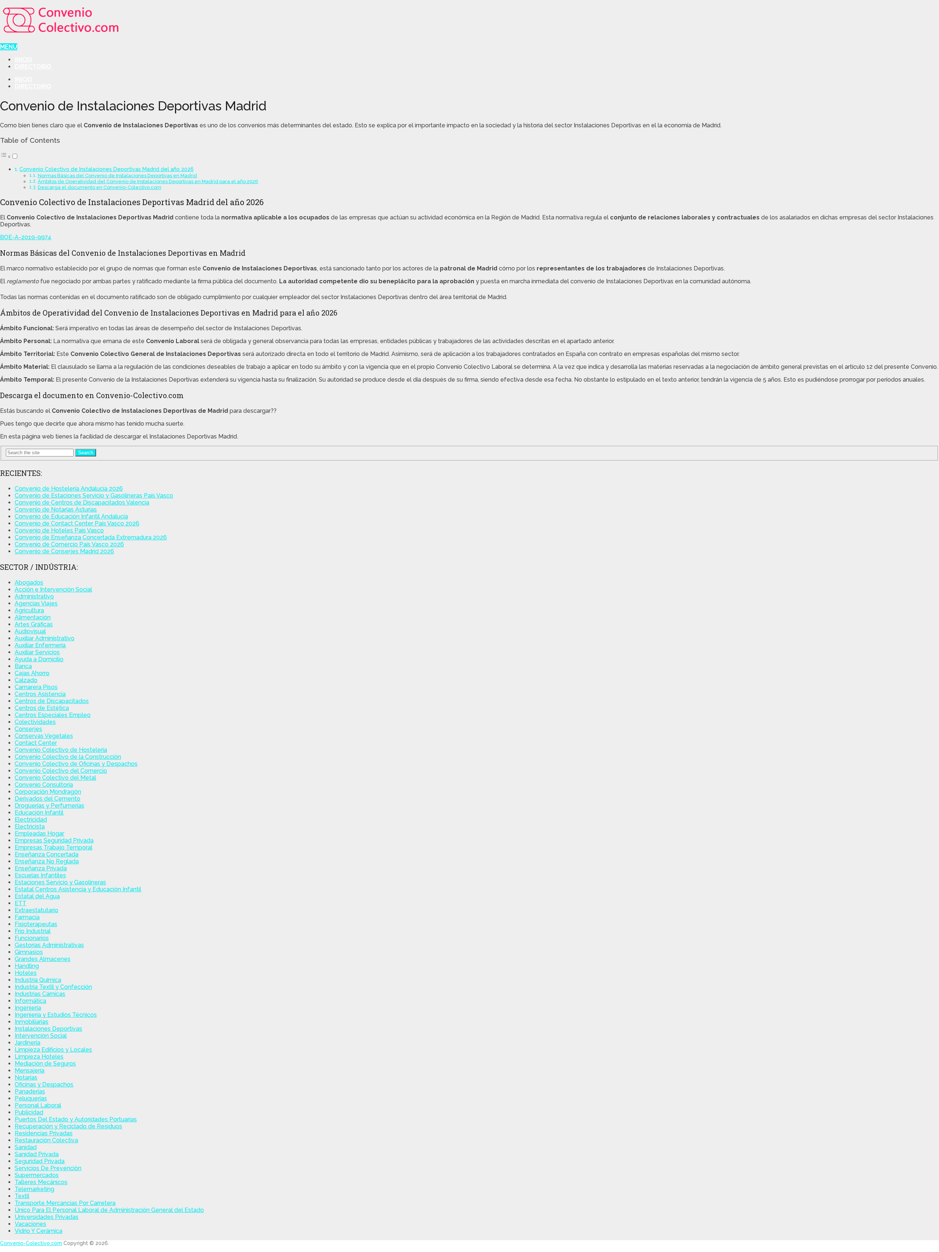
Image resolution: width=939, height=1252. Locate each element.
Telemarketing (34, 1189)
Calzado (26, 680)
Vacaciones (30, 1223)
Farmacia (27, 917)
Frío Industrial (33, 931)
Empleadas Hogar (39, 833)
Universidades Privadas (46, 1216)
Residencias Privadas (44, 1133)
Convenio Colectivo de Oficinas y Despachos (76, 763)
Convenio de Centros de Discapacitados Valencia (82, 502)
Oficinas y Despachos (44, 1084)
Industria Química (38, 979)
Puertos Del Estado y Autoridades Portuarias (76, 1119)
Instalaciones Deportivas (48, 1028)
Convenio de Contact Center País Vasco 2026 (77, 523)
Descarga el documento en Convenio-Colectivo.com (99, 187)
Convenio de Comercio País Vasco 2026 (69, 544)
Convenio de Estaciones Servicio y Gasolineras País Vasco (94, 495)
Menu (8, 46)
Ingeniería (28, 1007)
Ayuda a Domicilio (39, 659)
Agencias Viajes (36, 603)
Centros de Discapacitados (52, 701)
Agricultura (29, 610)
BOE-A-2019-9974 (25, 237)
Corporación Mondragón (48, 791)
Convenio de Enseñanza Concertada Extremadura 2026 (91, 537)
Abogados (29, 582)
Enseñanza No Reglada (47, 861)
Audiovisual (30, 631)
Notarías (26, 1077)
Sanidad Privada (37, 1154)
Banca (23, 666)
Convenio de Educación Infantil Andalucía (71, 516)
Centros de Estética (42, 708)
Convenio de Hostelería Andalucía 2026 (69, 488)
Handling (27, 965)
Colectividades (35, 721)
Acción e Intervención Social (53, 589)
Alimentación (33, 617)
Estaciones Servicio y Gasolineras (60, 882)
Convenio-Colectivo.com (31, 1243)
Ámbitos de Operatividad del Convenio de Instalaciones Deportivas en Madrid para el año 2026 (148, 181)
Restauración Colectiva (46, 1140)
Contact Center (36, 742)
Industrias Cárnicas (40, 993)
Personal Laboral (38, 1105)
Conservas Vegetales (44, 735)
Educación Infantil (39, 812)
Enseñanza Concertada (46, 854)
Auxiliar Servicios (37, 652)
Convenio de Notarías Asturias (56, 509)
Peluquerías (31, 1098)
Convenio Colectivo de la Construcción (68, 756)
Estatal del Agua (37, 896)
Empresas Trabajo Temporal (53, 847)
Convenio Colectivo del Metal (55, 777)
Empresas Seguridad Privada (54, 840)
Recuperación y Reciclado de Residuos (68, 1126)
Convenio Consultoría (44, 784)
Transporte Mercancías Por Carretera (65, 1203)
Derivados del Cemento (47, 798)
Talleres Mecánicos (41, 1182)
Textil (22, 1196)
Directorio (33, 66)
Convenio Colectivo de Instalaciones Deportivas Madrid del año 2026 (106, 169)
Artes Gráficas (34, 624)
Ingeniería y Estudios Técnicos (56, 1014)
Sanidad (26, 1147)
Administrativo (34, 596)
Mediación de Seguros (45, 1063)
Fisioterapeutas (36, 924)
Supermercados (37, 1175)
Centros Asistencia (40, 694)
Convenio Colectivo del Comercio (61, 770)
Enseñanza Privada (41, 868)
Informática (30, 1000)
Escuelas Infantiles (40, 875)
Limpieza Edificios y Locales (53, 1049)
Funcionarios (32, 938)
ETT (20, 903)
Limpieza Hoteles (39, 1056)
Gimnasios (29, 952)
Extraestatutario (36, 910)
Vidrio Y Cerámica (38, 1230)
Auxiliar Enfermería (40, 645)
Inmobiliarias (31, 1021)
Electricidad (31, 819)
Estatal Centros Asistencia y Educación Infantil (78, 889)
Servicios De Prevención (48, 1168)
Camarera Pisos (36, 687)
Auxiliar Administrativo (44, 638)
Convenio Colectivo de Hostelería (61, 749)
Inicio (23, 59)
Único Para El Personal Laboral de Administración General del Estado (109, 1209)
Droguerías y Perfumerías (49, 805)
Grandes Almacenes (42, 959)
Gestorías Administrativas (49, 945)
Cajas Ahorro (32, 673)
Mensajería (29, 1070)
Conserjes (28, 728)
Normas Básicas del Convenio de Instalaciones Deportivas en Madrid (117, 175)
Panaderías (30, 1091)
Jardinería (27, 1042)
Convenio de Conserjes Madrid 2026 (64, 551)
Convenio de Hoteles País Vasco (59, 530)
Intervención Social (41, 1035)
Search (85, 452)
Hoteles (26, 972)
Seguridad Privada (40, 1161)
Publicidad (29, 1112)
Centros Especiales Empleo (53, 714)
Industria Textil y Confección (53, 986)
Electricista (30, 826)
